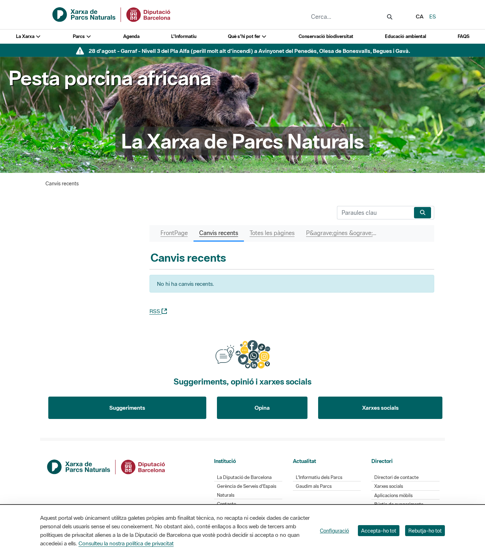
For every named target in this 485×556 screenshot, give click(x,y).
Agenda (131, 36)
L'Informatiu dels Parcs (319, 477)
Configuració (334, 530)
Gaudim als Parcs (314, 486)
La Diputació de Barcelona (244, 477)
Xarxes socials (380, 407)
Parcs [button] (79, 36)
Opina (262, 407)
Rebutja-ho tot (425, 530)
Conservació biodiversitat (326, 36)
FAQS (463, 36)
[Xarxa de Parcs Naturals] (112, 13)
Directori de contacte (396, 477)
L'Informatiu (183, 36)
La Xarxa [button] (26, 36)
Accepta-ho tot (378, 530)
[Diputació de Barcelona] (106, 466)
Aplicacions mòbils (393, 495)
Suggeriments (127, 407)
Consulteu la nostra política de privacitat (126, 543)
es (432, 16)
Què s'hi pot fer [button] (244, 36)
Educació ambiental (405, 36)
